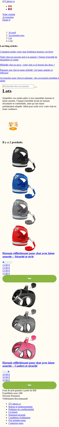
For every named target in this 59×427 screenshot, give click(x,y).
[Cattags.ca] (8, 1)
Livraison (13, 412)
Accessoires (8, 17)
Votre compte (8, 14)
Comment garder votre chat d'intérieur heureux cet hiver (26, 51)
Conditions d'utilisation (19, 417)
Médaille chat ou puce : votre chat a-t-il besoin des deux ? (27, 65)
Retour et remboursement (20, 406)
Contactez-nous (15, 423)
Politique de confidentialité (21, 409)
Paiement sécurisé (16, 415)
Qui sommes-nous (17, 420)
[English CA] (9, 6)
